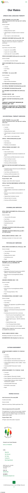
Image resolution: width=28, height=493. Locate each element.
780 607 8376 (5, 471)
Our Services (7, 454)
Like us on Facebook (7, 444)
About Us (7, 452)
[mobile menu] (26, 2)
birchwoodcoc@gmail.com (8, 475)
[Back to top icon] (14, 482)
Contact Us (7, 458)
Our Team (7, 456)
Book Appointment (9, 460)
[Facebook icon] (14, 487)
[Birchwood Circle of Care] (5, 2)
